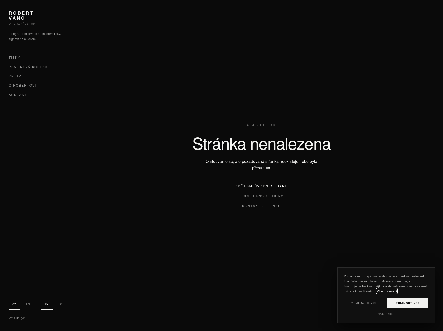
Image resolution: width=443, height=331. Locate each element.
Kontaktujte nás (261, 205)
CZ (14, 304)
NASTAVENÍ (386, 313)
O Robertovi (22, 85)
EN (28, 304)
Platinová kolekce (30, 67)
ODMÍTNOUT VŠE (364, 303)
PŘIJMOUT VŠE (408, 303)
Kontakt (18, 94)
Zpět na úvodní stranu (261, 186)
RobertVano (21, 15)
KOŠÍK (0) (17, 318)
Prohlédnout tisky (261, 195)
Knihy (15, 76)
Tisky (15, 57)
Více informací (387, 291)
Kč (47, 304)
